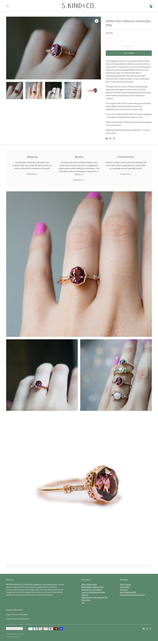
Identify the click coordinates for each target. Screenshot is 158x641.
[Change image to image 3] (53, 90)
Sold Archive (85, 600)
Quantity (109, 33)
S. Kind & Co (21, 634)
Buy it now (129, 53)
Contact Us (124, 589)
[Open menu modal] (7, 5)
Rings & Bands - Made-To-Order (92, 587)
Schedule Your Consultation (91, 589)
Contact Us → (125, 173)
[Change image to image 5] (92, 90)
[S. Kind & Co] (78, 6)
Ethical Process (125, 584)
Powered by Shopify (12, 637)
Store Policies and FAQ (128, 592)
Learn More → (32, 173)
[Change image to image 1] (14, 90)
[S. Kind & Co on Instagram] (150, 628)
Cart (83, 602)
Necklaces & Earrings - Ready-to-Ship (94, 597)
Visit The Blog (125, 587)
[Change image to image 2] (34, 90)
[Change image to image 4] (72, 90)
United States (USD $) (13, 628)
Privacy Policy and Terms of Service (132, 595)
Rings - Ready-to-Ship (89, 584)
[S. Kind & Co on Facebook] (144, 628)
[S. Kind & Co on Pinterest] (147, 628)
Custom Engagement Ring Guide (93, 592)
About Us (84, 595)
